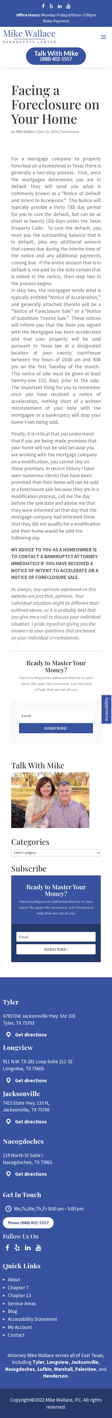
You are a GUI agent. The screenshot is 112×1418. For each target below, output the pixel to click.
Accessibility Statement (32, 1319)
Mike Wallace (26, 131)
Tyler (38, 1362)
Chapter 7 (18, 1287)
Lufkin (45, 1369)
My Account (20, 1327)
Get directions (31, 1034)
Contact (16, 1335)
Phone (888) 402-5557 (28, 1222)
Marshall (63, 1369)
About (14, 1279)
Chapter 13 (19, 1295)
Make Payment (56, 20)
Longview (58, 1362)
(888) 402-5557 (56, 59)
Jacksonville (84, 1362)
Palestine (85, 1369)
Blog (12, 1311)
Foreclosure (69, 131)
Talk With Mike (56, 53)
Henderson (55, 1376)
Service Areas (22, 1303)
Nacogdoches (20, 1369)
